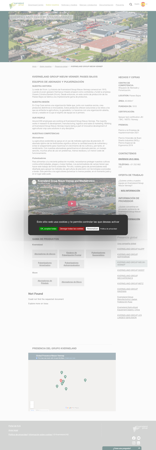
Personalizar (92, 228)
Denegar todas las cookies (71, 228)
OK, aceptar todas (48, 228)
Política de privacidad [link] (108, 229)
